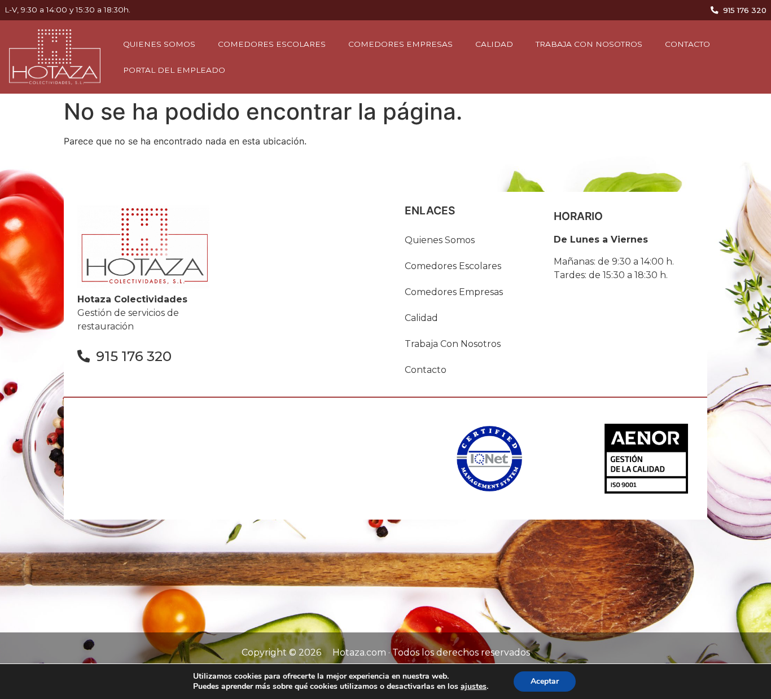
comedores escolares (272, 44)
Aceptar (545, 681)
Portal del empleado (174, 69)
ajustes (474, 687)
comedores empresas (400, 44)
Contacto (687, 44)
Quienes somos (159, 44)
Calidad (494, 44)
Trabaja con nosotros (589, 44)
